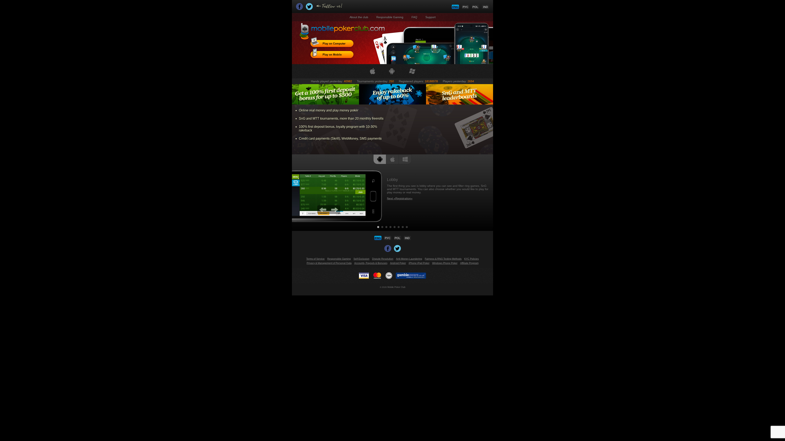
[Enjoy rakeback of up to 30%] (392, 94)
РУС (465, 7)
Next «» (400, 198)
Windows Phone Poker (445, 263)
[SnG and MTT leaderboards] (459, 94)
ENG (455, 7)
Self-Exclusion (361, 258)
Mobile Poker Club (396, 287)
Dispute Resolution (382, 258)
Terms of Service (315, 258)
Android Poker (398, 263)
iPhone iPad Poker (419, 263)
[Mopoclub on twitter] (310, 8)
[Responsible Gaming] (389, 275)
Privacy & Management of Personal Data (329, 263)
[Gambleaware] (411, 275)
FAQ (414, 17)
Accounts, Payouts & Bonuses (370, 263)
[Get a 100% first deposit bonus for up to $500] (325, 94)
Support (430, 17)
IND (485, 7)
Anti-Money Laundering (409, 258)
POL (475, 7)
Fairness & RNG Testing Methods (443, 258)
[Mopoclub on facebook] (300, 8)
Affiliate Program (469, 263)
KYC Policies (471, 258)
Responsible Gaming (389, 17)
